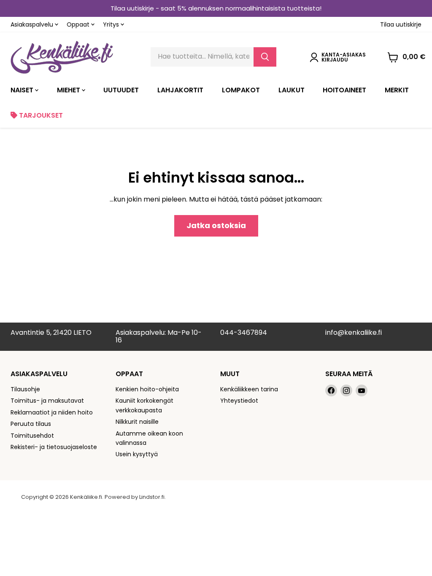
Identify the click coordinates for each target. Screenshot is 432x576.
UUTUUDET (121, 90)
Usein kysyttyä (137, 454)
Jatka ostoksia (216, 225)
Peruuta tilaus (31, 424)
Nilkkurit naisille (137, 421)
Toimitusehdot (32, 435)
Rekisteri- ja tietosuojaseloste (54, 447)
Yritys (112, 24)
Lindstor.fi (152, 497)
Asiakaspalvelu (33, 24)
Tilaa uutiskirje (400, 24)
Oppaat (79, 24)
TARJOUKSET (40, 115)
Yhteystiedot (239, 400)
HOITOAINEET (344, 90)
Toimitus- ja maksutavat (47, 400)
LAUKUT (291, 90)
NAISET (23, 90)
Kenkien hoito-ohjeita (147, 389)
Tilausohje (25, 389)
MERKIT (397, 90)
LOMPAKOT (241, 90)
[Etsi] (265, 57)
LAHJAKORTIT (180, 90)
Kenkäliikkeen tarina (249, 389)
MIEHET (69, 90)
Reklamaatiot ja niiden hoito (52, 412)
